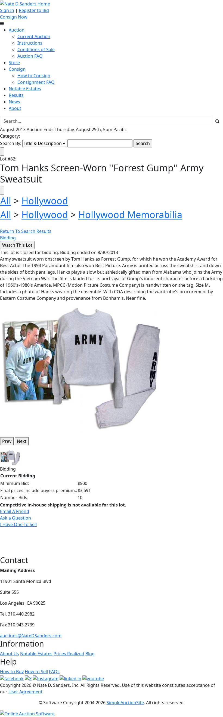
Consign (17, 69)
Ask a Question (15, 518)
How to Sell (36, 672)
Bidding (8, 238)
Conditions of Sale (36, 49)
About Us (9, 654)
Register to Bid (34, 10)
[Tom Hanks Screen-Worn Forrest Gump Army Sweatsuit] (81, 367)
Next (21, 441)
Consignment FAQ (36, 82)
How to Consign (33, 76)
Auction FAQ (30, 56)
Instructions (29, 43)
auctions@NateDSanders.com (30, 636)
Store (14, 63)
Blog (90, 654)
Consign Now (13, 17)
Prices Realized (69, 654)
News (14, 102)
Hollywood (44, 200)
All (5, 200)
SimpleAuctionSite (125, 703)
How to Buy (12, 672)
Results (16, 95)
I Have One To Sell (18, 524)
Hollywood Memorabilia (130, 214)
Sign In (7, 10)
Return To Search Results (25, 231)
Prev (6, 441)
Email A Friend (14, 511)
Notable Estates (25, 89)
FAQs (54, 672)
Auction (16, 30)
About (15, 108)
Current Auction (33, 36)
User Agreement (25, 692)
